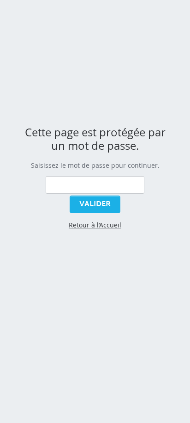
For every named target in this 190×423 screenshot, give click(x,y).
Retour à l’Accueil (95, 225)
